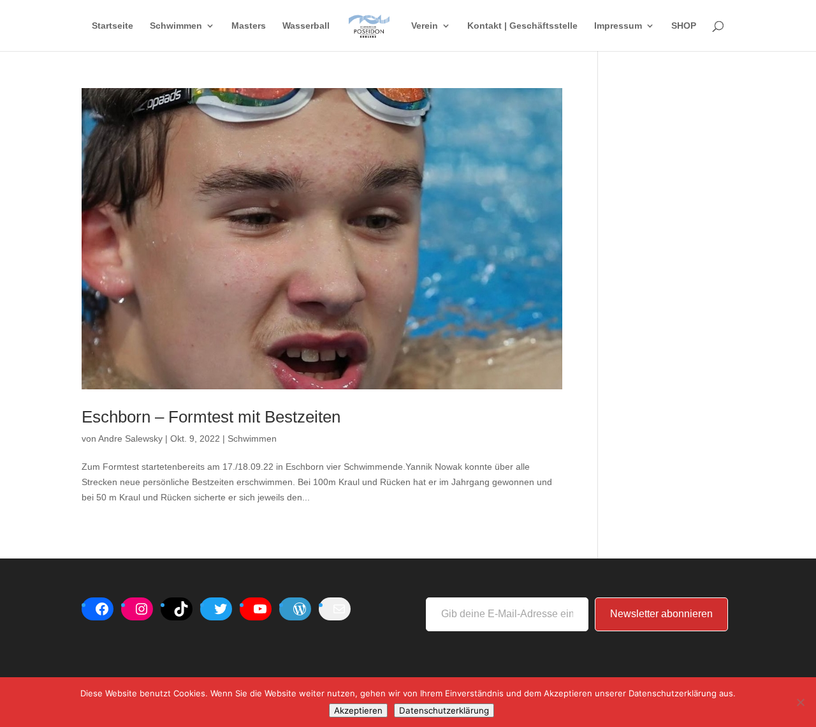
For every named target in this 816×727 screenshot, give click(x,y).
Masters (248, 26)
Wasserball (306, 26)
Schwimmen (176, 26)
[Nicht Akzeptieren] (800, 702)
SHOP (683, 26)
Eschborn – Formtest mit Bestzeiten (211, 416)
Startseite (112, 26)
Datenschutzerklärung (444, 710)
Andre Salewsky (130, 438)
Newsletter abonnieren (661, 613)
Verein (424, 26)
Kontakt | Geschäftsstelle (522, 26)
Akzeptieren (358, 710)
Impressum (618, 26)
